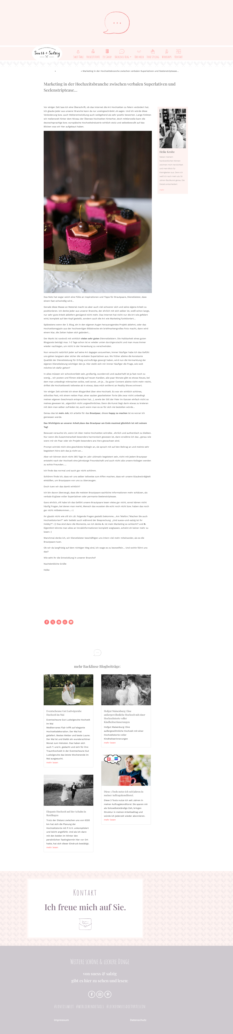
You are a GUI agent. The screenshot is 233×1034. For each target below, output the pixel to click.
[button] (46, 622)
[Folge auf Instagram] (99, 994)
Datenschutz (138, 1020)
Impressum (61, 1020)
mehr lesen (52, 762)
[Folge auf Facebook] (91, 994)
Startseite (49, 71)
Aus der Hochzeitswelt (68, 71)
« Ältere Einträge (52, 858)
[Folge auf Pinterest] (107, 994)
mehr (162, 190)
